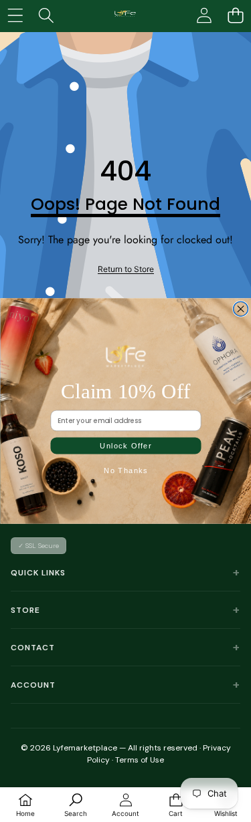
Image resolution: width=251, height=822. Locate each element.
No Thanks (126, 470)
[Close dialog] (240, 308)
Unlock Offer (126, 445)
